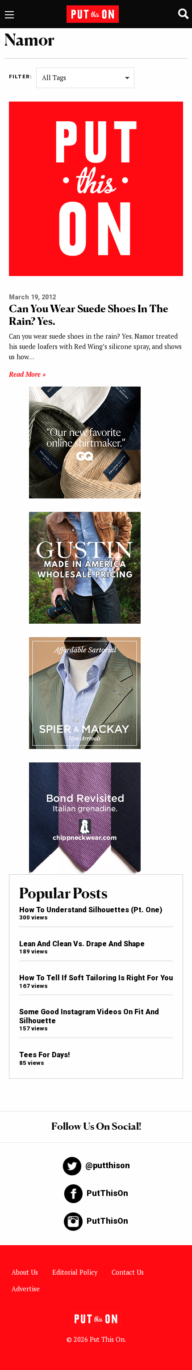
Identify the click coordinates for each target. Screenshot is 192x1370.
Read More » (27, 374)
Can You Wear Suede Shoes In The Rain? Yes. (88, 315)
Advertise (26, 1289)
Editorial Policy (74, 1272)
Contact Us (128, 1272)
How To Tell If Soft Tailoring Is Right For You (96, 978)
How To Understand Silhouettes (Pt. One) (90, 910)
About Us (25, 1272)
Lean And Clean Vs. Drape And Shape (82, 944)
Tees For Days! (44, 1055)
